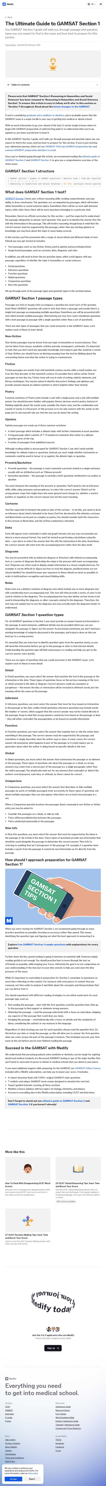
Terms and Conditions (14, 1458)
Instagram (60, 1443)
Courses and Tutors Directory (68, 1428)
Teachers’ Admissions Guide (68, 1425)
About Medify (11, 1447)
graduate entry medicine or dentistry (45, 115)
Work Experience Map (65, 1417)
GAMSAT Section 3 (41, 160)
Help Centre (10, 1440)
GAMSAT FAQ (53, 146)
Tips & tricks (10, 45)
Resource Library (63, 1410)
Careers (8, 1450)
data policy (33, 1473)
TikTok (58, 1440)
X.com (58, 1450)
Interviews (9, 1414)
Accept (13, 1479)
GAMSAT (9, 1410)
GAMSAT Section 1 (15, 198)
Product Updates (12, 1443)
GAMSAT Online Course (87, 1068)
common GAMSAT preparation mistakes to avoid (30, 150)
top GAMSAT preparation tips (76, 146)
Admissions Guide (63, 1407)
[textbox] (53, 181)
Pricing (8, 1421)
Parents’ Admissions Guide (67, 1421)
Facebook (60, 1447)
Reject (32, 1479)
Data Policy (10, 1461)
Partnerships (10, 1454)
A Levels (8, 1417)
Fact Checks (61, 1414)
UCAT (7, 1407)
